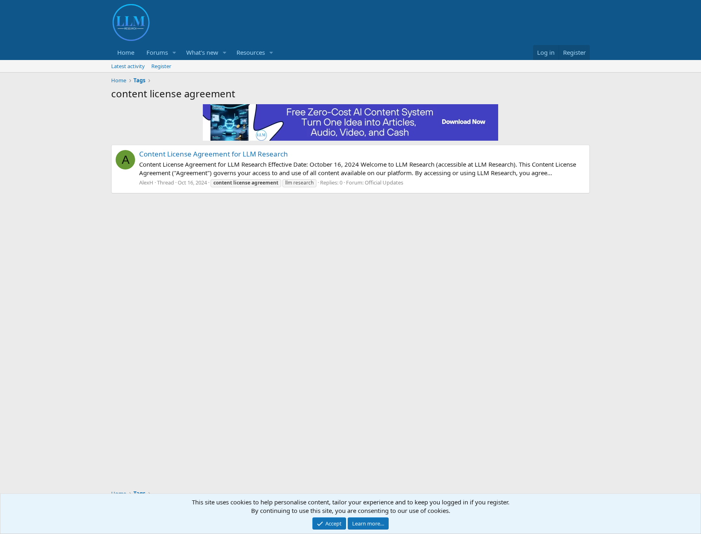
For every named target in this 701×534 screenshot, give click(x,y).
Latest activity (128, 66)
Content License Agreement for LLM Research (213, 154)
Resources (251, 52)
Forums (157, 52)
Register (161, 66)
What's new (202, 52)
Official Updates (384, 182)
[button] (174, 52)
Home (125, 52)
